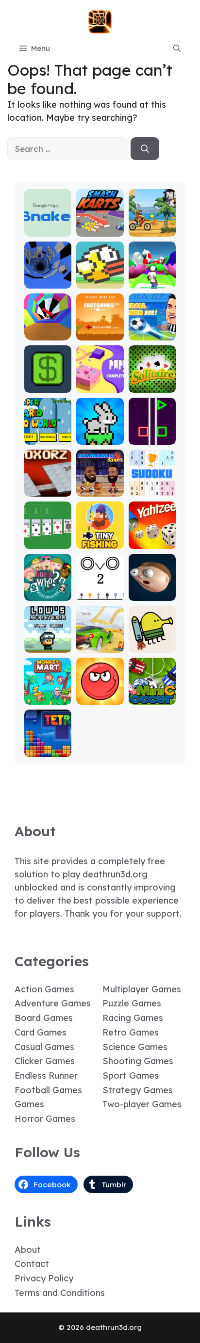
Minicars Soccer (152, 693)
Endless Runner (46, 1075)
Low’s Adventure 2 (48, 637)
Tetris (47, 750)
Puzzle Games (131, 1003)
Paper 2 (100, 385)
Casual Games (44, 1046)
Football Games (48, 1090)
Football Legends (152, 329)
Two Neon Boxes (152, 433)
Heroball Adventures (100, 689)
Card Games (41, 1032)
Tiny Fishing (99, 538)
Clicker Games (45, 1061)
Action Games (44, 989)
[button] (177, 48)
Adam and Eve (100, 329)
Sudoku (152, 489)
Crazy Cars (99, 641)
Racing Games (132, 1017)
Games (29, 1104)
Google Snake (48, 225)
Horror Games (45, 1118)
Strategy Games (137, 1090)
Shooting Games (137, 1061)
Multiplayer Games (141, 989)
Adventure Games (53, 1003)
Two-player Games (142, 1104)
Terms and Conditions (60, 1292)
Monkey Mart (48, 693)
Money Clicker (48, 381)
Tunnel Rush (48, 329)
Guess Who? (48, 590)
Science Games (134, 1046)
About (28, 1249)
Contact (32, 1263)
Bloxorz (48, 489)
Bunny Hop (100, 437)
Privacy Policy (44, 1278)
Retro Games (130, 1032)
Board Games (44, 1017)
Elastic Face (152, 590)
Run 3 (47, 281)
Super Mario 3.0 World (48, 429)
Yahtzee (152, 542)
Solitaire (152, 385)
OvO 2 (100, 594)
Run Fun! (152, 281)
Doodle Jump (152, 641)
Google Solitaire (48, 538)
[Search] (145, 149)
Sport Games (130, 1075)
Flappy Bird (100, 277)
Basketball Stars (100, 485)
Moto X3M (152, 229)
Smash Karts (100, 225)
